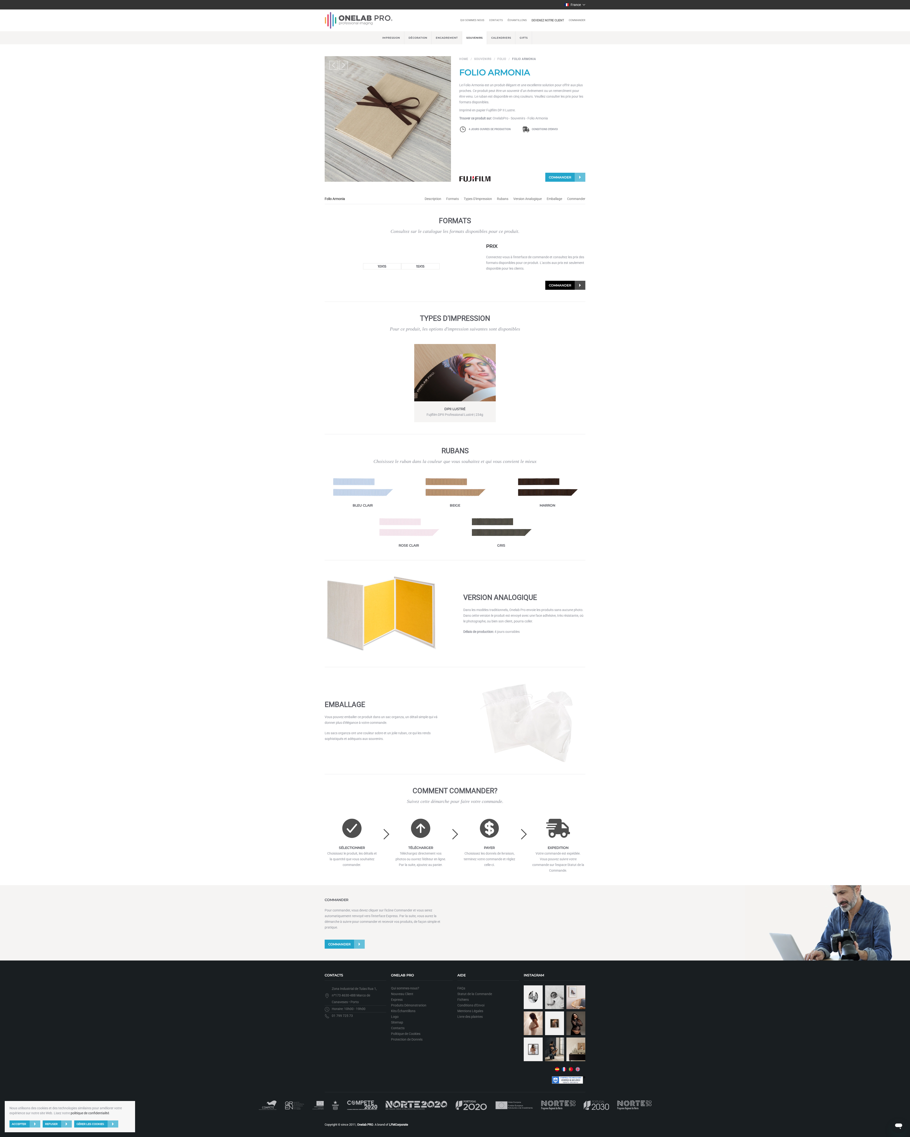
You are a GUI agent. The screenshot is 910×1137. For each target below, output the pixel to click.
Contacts (496, 20)
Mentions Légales (470, 1011)
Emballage (554, 199)
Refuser (51, 1124)
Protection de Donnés (407, 1039)
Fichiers (463, 999)
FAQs (461, 988)
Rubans (502, 199)
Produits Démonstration (408, 1005)
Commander (577, 20)
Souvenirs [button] (474, 37)
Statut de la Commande (474, 994)
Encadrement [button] (447, 37)
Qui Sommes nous (472, 20)
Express (397, 999)
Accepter (19, 1124)
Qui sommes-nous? (405, 988)
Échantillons (517, 20)
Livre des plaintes (470, 1017)
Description (433, 199)
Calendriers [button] (501, 37)
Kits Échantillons (403, 1011)
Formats (452, 199)
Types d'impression (478, 199)
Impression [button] (391, 37)
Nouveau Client (402, 994)
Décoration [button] (418, 37)
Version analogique (527, 199)
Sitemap (397, 1022)
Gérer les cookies (90, 1124)
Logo (395, 1017)
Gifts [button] (524, 37)
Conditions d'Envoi (545, 129)
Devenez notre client (548, 20)
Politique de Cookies (405, 1034)
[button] (575, 5)
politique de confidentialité (90, 1113)
